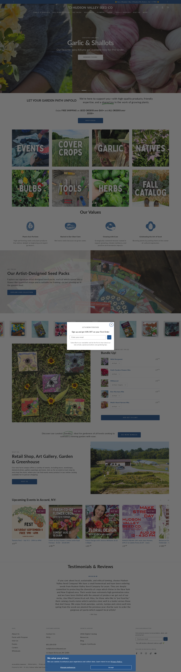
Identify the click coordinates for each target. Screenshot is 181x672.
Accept (111, 667)
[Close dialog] (111, 325)
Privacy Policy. (116, 661)
